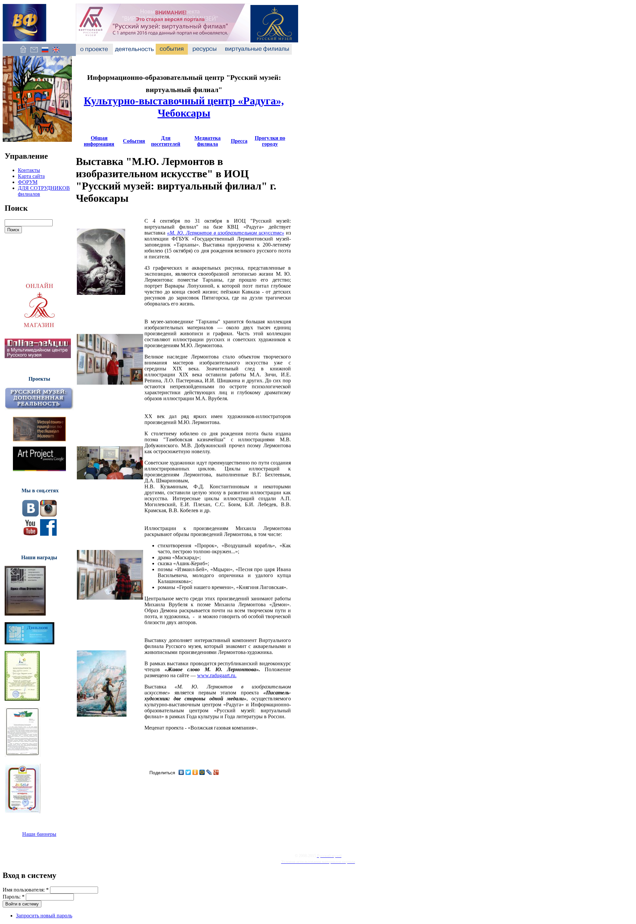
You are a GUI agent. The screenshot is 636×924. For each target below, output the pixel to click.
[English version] (55, 53)
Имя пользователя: (26, 890)
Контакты (29, 170)
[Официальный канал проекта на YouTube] (30, 534)
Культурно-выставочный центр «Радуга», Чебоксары (184, 107)
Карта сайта (31, 176)
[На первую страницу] (23, 53)
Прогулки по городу (270, 141)
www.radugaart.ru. (217, 675)
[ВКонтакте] (181, 772)
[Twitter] (188, 772)
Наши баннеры (39, 834)
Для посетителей (165, 141)
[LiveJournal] (209, 772)
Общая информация (99, 141)
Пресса (239, 141)
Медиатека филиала (207, 141)
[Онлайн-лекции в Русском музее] (38, 356)
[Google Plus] (216, 772)
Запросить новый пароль (44, 915)
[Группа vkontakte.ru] (30, 514)
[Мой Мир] (202, 772)
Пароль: (14, 896)
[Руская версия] (44, 53)
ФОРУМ (27, 182)
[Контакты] (33, 53)
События (134, 141)
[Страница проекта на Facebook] (48, 534)
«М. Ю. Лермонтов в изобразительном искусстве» (225, 233)
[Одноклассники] (195, 772)
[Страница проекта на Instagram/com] (48, 514)
